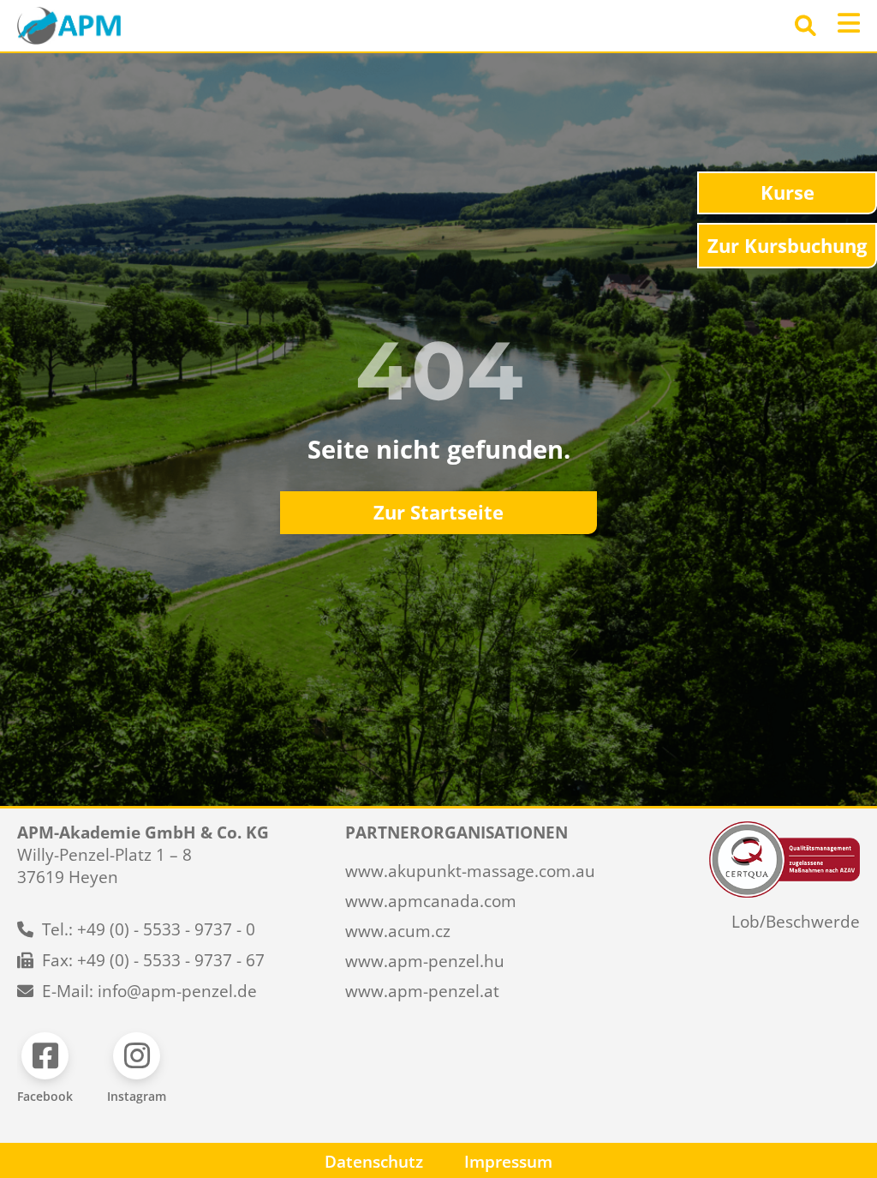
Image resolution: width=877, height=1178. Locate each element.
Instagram (136, 1096)
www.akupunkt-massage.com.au (470, 871)
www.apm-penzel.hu (424, 961)
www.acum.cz (397, 931)
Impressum (508, 1162)
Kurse (787, 192)
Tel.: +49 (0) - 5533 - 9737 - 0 (148, 929)
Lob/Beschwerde (795, 922)
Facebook (45, 1096)
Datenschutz (374, 1162)
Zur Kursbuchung (787, 245)
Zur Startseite (438, 512)
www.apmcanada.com (430, 901)
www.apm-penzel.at (422, 991)
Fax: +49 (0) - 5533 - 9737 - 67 (153, 960)
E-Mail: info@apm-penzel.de (149, 991)
